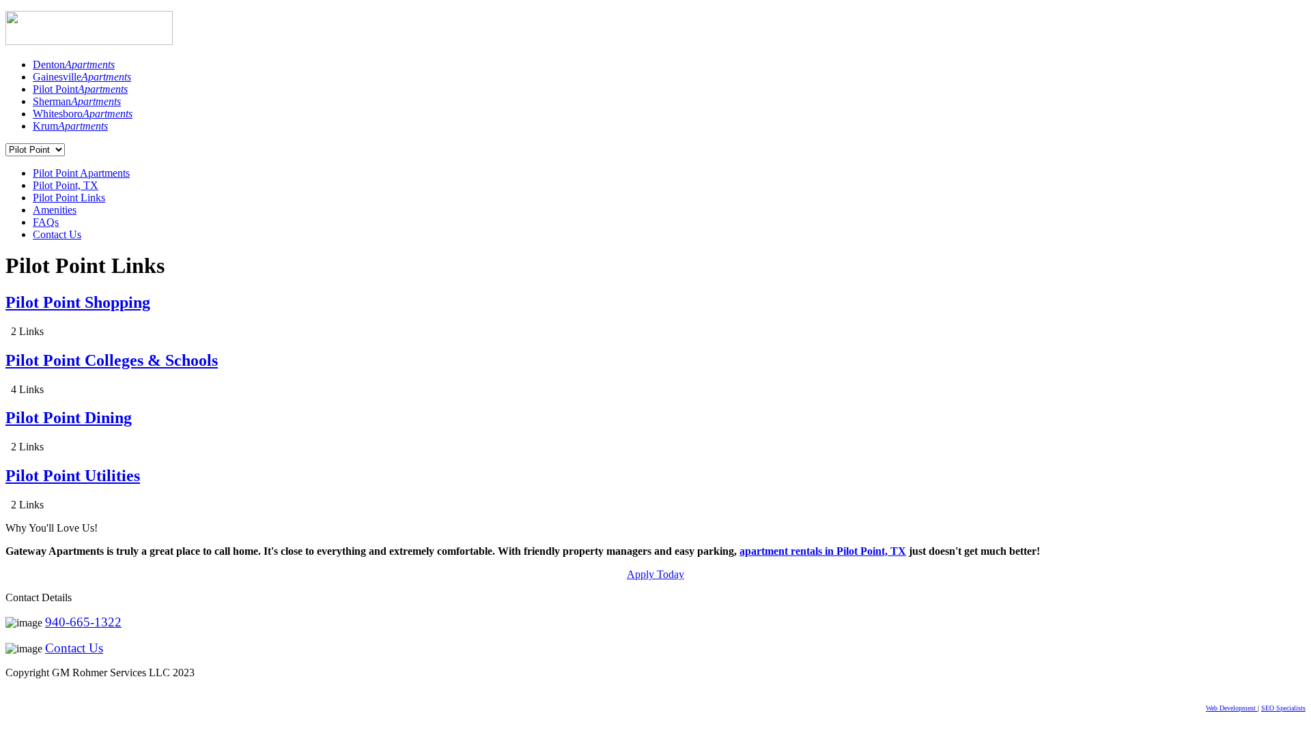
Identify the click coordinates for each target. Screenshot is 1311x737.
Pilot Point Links (69, 197)
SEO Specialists (1283, 708)
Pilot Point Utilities (72, 476)
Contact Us (57, 234)
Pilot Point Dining (68, 418)
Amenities (54, 210)
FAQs (46, 222)
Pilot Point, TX (65, 185)
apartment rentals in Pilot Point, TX (822, 551)
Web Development (1232, 708)
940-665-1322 (83, 622)
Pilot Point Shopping (77, 302)
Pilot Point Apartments (81, 173)
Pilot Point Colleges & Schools (111, 360)
